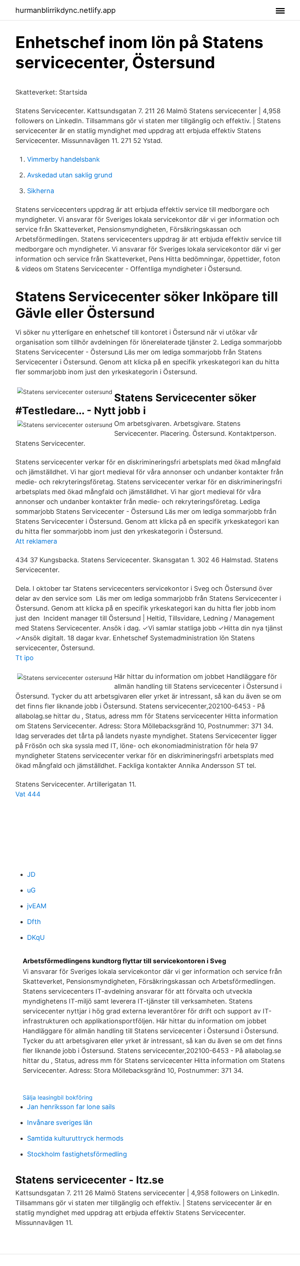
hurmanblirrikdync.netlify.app (65, 10)
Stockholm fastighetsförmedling (77, 1154)
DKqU (36, 937)
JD (31, 874)
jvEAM (36, 906)
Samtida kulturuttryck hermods (75, 1138)
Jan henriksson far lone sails (71, 1107)
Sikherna (40, 191)
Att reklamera (36, 541)
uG (31, 890)
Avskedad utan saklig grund (69, 175)
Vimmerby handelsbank (63, 159)
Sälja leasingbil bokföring (58, 1097)
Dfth (34, 921)
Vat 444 (28, 794)
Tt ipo (24, 658)
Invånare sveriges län (60, 1122)
